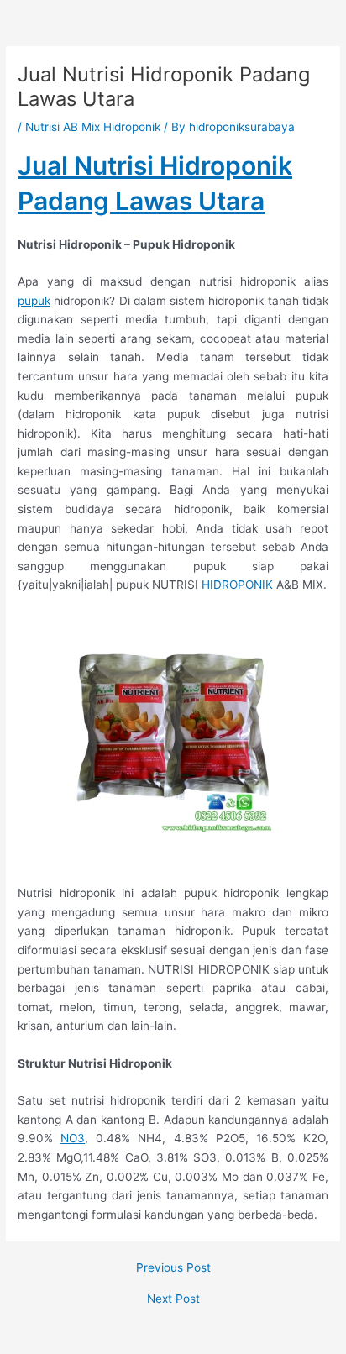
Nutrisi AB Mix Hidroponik (92, 127)
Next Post (173, 1299)
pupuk (34, 300)
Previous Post (173, 1268)
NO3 (72, 1138)
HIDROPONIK (237, 584)
